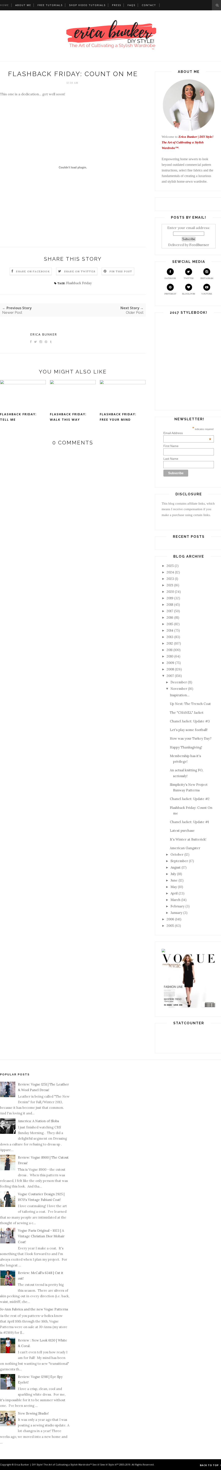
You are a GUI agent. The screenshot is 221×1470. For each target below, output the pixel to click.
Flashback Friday (79, 283)
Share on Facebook (33, 271)
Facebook (170, 278)
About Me (23, 5)
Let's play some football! (189, 730)
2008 (170, 669)
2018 (170, 604)
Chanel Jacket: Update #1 (189, 822)
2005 (170, 926)
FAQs (131, 5)
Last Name (170, 458)
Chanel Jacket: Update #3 (190, 721)
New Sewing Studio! (33, 1413)
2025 (170, 566)
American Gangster (185, 848)
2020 (170, 592)
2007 (170, 676)
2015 (170, 624)
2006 (170, 919)
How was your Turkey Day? (191, 738)
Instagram (206, 278)
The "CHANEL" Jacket (187, 713)
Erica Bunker (43, 334)
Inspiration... (179, 695)
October (176, 854)
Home (4, 5)
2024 (170, 572)
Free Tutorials (50, 5)
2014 (170, 630)
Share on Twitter (79, 271)
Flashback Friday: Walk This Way (68, 417)
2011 (169, 650)
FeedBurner (199, 245)
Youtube (206, 293)
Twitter (189, 278)
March (175, 900)
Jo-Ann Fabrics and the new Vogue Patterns (34, 1309)
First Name (170, 446)
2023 (170, 579)
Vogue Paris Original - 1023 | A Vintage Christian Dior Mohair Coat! (41, 1236)
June (174, 880)
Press (116, 5)
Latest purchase (182, 830)
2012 (170, 643)
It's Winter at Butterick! (188, 839)
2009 (170, 663)
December (178, 682)
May (173, 887)
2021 (170, 585)
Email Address (187, 433)
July (173, 874)
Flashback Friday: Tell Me (18, 417)
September (179, 861)
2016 (170, 617)
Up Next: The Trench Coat (190, 704)
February (177, 906)
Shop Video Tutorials (87, 5)
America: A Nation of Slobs (38, 1121)
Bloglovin (188, 293)
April (174, 893)
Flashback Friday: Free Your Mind (118, 417)
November (178, 689)
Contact (149, 5)
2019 (170, 598)
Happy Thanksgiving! (186, 747)
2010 (170, 656)
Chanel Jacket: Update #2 (190, 799)
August (175, 867)
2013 (170, 637)
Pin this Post (120, 271)
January (176, 913)
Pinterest (170, 293)
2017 (170, 611)
